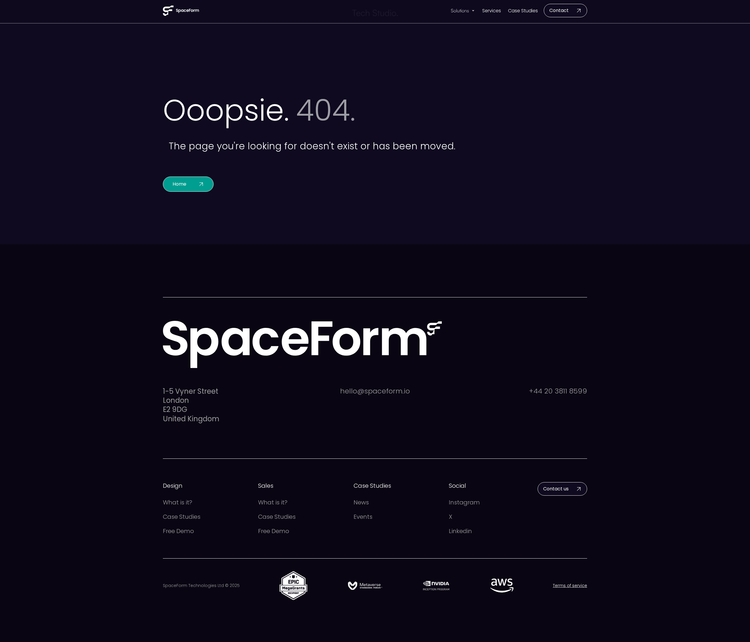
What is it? (177, 502)
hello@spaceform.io (375, 391)
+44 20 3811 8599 (558, 391)
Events (363, 517)
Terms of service (570, 585)
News (361, 502)
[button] (463, 10)
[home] (181, 11)
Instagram (464, 502)
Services (491, 10)
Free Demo (178, 531)
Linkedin (460, 531)
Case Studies (523, 10)
